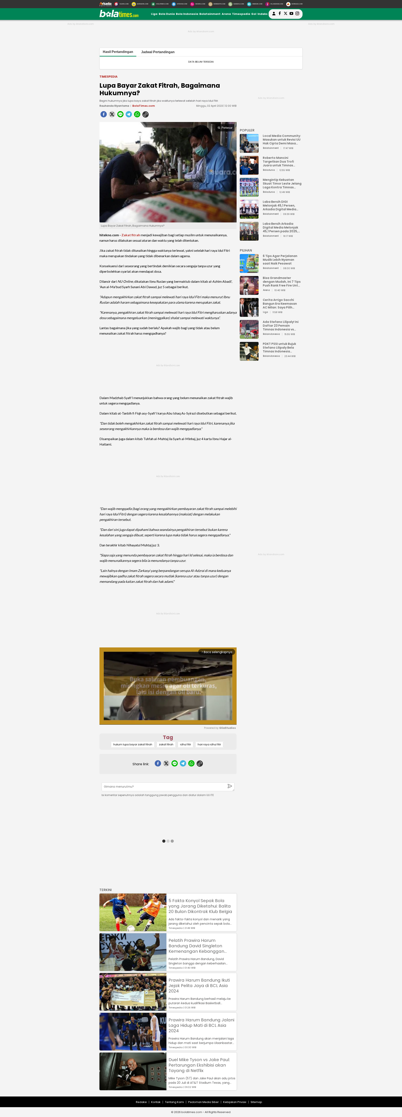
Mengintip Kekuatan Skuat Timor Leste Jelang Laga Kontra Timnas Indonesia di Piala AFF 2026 (282, 183)
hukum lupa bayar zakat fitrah (132, 744)
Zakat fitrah (130, 235)
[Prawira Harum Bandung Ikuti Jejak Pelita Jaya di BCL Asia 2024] (132, 1009)
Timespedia (241, 14)
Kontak (156, 1102)
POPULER (247, 130)
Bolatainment (209, 14)
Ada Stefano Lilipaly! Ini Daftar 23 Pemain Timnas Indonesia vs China (281, 325)
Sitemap (256, 1102)
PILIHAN (246, 250)
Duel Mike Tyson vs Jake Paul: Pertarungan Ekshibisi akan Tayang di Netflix (199, 1065)
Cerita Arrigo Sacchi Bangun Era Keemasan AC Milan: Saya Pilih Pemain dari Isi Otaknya (281, 303)
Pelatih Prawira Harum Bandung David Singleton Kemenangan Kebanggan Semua (196, 946)
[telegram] (129, 115)
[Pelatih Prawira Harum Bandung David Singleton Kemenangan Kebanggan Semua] (132, 969)
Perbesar (227, 127)
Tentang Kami (174, 1102)
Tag (168, 737)
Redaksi (141, 1102)
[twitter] (112, 115)
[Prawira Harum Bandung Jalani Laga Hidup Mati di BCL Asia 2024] (132, 1048)
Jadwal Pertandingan (158, 52)
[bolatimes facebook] (280, 14)
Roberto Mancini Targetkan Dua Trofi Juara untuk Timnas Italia (278, 161)
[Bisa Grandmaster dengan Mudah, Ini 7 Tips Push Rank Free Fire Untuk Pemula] (249, 293)
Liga (154, 14)
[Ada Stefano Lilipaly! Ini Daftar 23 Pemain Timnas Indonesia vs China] (249, 337)
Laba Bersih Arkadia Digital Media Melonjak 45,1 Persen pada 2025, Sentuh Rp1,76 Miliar (280, 227)
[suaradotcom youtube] (291, 14)
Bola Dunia (167, 14)
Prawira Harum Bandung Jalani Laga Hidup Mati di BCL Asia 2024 (201, 1025)
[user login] (274, 15)
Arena (226, 14)
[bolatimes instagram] (297, 14)
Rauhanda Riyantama (114, 106)
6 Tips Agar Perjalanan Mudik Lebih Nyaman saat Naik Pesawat (280, 259)
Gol (253, 14)
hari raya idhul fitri (209, 744)
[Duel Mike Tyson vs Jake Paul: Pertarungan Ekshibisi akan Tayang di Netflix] (132, 1088)
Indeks (263, 14)
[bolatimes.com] (118, 16)
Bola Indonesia (187, 14)
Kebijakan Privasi (234, 1102)
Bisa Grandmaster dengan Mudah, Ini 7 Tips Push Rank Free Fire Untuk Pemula (282, 281)
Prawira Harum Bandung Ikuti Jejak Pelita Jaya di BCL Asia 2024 (199, 985)
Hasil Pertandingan (118, 52)
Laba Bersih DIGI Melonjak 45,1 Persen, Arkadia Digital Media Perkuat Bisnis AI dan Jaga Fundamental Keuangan (279, 205)
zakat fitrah (166, 744)
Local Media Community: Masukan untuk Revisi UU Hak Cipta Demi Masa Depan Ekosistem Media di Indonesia (282, 139)
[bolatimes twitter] (286, 14)
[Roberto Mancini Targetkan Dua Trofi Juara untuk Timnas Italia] (249, 173)
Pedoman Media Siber (203, 1102)
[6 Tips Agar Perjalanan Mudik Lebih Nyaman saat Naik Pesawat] (249, 271)
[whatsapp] (137, 115)
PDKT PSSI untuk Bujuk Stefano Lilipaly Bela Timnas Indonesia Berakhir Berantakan (279, 347)
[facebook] (103, 115)
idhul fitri (185, 744)
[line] (120, 115)
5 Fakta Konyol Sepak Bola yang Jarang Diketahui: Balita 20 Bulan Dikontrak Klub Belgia (200, 906)
